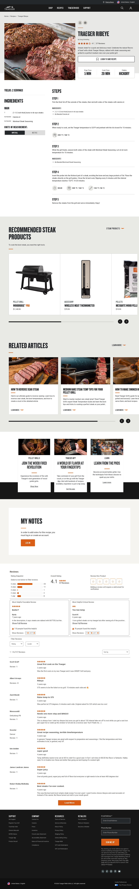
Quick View (34, 291)
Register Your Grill (14, 823)
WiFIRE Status (13, 834)
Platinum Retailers (83, 823)
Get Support (12, 819)
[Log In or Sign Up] (130, 8)
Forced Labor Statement (39, 834)
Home (6, 16)
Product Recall (13, 841)
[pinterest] (115, 871)
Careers (34, 823)
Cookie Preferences (121, 882)
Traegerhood (73, 8)
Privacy (110, 864)
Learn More (117, 345)
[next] (126, 321)
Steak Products (113, 228)
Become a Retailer (83, 826)
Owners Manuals (14, 830)
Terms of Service (60, 819)
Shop (51, 8)
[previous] (120, 321)
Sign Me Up (110, 842)
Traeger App (12, 838)
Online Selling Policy (61, 838)
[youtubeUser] (119, 871)
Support (86, 8)
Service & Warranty (60, 823)
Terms (103, 864)
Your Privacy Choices (125, 885)
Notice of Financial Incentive (40, 841)
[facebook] (107, 871)
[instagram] (111, 871)
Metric (34, 132)
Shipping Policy (59, 834)
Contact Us (35, 819)
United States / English (128, 2)
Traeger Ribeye (23, 16)
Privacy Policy (59, 830)
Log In (27, 542)
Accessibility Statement (39, 838)
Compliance (35, 845)
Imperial (15, 132)
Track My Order (13, 826)
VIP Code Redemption (61, 845)
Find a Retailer (82, 819)
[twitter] (102, 871)
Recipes (60, 8)
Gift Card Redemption (61, 849)
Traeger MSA (59, 841)
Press (33, 826)
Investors (34, 830)
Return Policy (59, 826)
